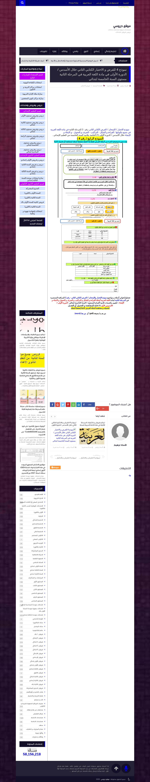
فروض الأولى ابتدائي (36, 661)
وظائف (64, 51)
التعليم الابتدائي (38, 520)
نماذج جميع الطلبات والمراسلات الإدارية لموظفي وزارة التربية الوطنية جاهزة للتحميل (33, 337)
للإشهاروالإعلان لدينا (112, 3)
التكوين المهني (38, 539)
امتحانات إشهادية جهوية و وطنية (32, 212)
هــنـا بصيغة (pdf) (96, 313)
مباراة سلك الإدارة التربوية (32, 94)
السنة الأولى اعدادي (36, 566)
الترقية (40, 516)
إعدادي (96, 51)
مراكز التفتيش (38, 714)
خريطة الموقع (87, 3)
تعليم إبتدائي (110, 51)
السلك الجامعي (38, 562)
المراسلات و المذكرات (35, 578)
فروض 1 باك (38, 634)
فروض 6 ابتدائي (38, 649)
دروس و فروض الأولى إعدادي (32, 160)
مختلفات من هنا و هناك (35, 710)
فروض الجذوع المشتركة (34, 688)
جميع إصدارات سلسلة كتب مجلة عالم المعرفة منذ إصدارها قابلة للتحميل (32, 409)
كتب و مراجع (38, 700)
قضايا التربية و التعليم (35, 696)
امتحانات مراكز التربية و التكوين (32, 88)
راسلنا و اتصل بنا (123, 7)
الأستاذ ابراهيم (99, 447)
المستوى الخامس (37, 593)
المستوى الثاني (38, 589)
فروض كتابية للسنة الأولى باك (32, 202)
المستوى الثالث (38, 585)
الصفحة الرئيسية (97, 86)
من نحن (98, 3)
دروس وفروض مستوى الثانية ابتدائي (32, 123)
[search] (22, 3)
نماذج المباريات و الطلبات (34, 729)
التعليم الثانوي (38, 528)
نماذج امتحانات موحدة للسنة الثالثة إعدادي (32, 179)
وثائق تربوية (39, 733)
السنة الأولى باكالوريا (32, 193)
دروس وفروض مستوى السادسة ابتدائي (32, 151)
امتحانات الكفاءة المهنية (32, 83)
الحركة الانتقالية (37, 555)
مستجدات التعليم (37, 717)
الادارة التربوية (38, 498)
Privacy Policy (73, 3)
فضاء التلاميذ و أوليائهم (35, 692)
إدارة (54, 51)
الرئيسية (126, 3)
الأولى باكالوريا (38, 512)
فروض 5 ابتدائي (85, 86)
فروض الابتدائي (38, 653)
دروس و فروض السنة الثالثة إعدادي (32, 172)
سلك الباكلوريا (38, 623)
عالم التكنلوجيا (38, 630)
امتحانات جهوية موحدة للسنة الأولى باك (34, 609)
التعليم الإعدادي (37, 524)
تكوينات (43, 51)
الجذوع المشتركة (32, 188)
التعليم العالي (38, 531)
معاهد (41, 725)
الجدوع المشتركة (37, 551)
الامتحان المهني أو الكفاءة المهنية (31, 502)
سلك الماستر (38, 626)
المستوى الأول (38, 582)
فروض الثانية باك (37, 684)
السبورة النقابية (38, 558)
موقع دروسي (122, 25)
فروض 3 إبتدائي (38, 638)
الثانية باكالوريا (38, 547)
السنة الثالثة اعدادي (36, 570)
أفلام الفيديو (39, 494)
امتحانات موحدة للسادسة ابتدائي (32, 605)
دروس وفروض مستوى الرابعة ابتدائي (32, 137)
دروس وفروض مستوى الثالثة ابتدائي (32, 130)
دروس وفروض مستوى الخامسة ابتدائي (32, 144)
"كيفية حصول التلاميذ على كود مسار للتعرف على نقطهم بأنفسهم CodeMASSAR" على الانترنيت (33, 430)
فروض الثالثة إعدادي (36, 669)
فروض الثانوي (38, 673)
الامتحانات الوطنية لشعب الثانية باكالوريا (33, 507)
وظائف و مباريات (37, 737)
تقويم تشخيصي (38, 619)
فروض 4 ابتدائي (38, 642)
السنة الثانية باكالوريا (32, 198)
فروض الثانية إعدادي (36, 680)
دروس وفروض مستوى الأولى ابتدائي (32, 117)
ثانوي (86, 51)
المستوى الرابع (38, 597)
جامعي (75, 51)
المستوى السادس (37, 601)
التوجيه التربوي (38, 543)
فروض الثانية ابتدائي (36, 676)
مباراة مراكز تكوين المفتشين (32, 98)
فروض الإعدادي (38, 657)
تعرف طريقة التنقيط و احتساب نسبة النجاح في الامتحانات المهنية (57, 60)
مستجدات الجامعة (37, 721)
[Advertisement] (62, 28)
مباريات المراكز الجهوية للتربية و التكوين (33, 704)
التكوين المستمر (37, 535)
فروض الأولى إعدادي (36, 665)
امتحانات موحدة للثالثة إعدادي (33, 615)
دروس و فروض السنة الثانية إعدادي (32, 166)
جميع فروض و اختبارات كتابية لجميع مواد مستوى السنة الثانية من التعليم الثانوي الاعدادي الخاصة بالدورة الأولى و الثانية (32, 374)
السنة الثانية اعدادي (36, 574)
